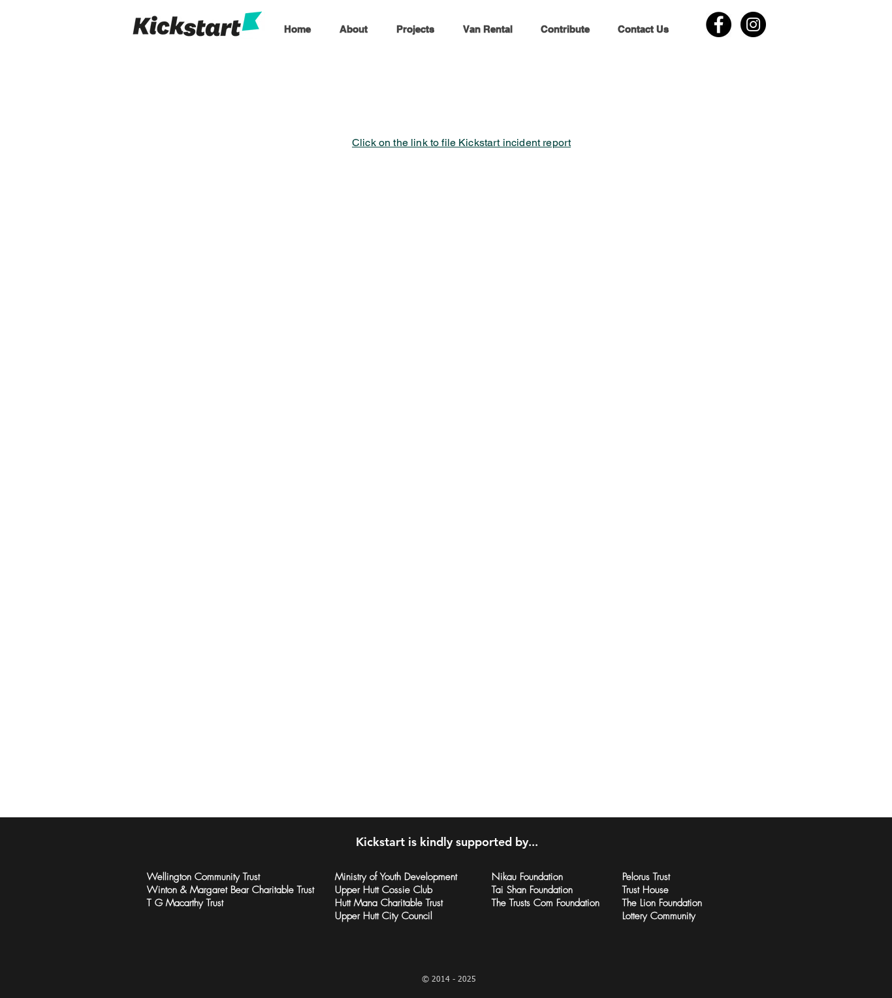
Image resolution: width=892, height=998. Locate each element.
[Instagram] (753, 24)
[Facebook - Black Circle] (718, 24)
